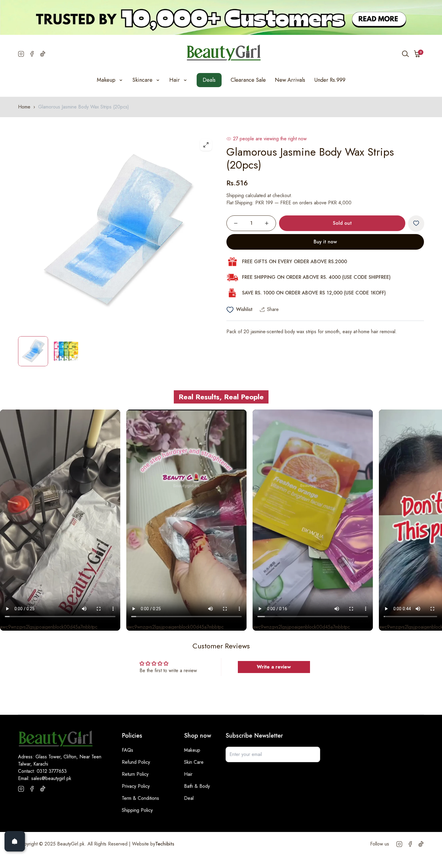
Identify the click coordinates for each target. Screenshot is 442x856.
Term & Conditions (140, 798)
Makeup (192, 750)
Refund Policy (136, 762)
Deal (189, 798)
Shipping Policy (137, 810)
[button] (417, 53)
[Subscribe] (312, 754)
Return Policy (135, 774)
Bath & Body (197, 786)
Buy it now (325, 241)
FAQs (127, 750)
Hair (188, 774)
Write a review (274, 666)
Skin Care (194, 762)
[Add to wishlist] (416, 223)
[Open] (15, 841)
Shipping (235, 195)
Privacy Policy (136, 786)
